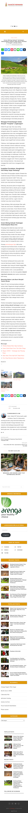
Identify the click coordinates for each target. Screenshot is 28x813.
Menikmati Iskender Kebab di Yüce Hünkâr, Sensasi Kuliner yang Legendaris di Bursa (18, 566)
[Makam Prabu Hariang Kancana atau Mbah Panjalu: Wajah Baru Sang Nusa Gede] (5, 610)
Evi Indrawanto (12, 808)
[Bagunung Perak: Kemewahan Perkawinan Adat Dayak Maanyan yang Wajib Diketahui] (5, 638)
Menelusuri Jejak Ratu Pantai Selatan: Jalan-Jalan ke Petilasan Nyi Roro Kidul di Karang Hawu (18, 631)
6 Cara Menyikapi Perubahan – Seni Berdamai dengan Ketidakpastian (18, 666)
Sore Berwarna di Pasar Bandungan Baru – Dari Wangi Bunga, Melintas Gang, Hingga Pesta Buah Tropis (18, 595)
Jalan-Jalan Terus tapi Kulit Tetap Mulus (13, 355)
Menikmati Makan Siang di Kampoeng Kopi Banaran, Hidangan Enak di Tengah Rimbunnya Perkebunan (18, 580)
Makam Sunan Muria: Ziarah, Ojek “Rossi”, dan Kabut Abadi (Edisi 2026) (17, 624)
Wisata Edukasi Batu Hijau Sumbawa (13, 346)
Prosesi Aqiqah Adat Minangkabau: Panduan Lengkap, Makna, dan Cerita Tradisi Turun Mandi (18, 674)
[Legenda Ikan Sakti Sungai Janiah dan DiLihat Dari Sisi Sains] (5, 646)
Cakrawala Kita (5, 694)
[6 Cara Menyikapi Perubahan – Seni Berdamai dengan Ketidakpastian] (5, 667)
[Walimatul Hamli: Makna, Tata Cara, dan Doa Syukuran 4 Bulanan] (5, 617)
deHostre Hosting (6, 698)
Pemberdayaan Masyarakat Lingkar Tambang (5, 390)
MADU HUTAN (5, 702)
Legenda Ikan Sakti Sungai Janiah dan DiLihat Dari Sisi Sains (17, 644)
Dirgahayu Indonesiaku (15, 651)
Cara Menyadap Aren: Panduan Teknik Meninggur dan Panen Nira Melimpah (17, 660)
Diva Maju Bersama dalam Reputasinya (13, 358)
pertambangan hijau (10, 244)
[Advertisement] (14, 16)
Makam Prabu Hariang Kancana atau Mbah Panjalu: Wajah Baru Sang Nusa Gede (18, 609)
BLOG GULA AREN (6, 691)
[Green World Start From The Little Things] (18, 375)
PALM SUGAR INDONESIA (8, 706)
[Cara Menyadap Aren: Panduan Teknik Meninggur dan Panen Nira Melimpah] (5, 660)
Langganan (6, 535)
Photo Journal (4, 709)
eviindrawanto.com (17, 45)
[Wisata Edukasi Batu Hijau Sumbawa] (6, 375)
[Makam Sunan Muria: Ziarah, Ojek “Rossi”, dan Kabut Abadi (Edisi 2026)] (5, 624)
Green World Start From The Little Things (14, 348)
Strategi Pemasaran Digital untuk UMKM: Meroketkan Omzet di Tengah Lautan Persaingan (17, 573)
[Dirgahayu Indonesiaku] (5, 653)
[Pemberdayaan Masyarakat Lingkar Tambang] (6, 385)
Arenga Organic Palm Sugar (8, 687)
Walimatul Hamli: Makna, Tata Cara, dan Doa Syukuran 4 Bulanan (18, 616)
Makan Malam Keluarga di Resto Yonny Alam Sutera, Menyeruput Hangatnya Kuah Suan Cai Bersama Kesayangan (18, 588)
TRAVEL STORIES (14, 37)
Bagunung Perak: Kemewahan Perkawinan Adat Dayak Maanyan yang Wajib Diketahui (17, 638)
